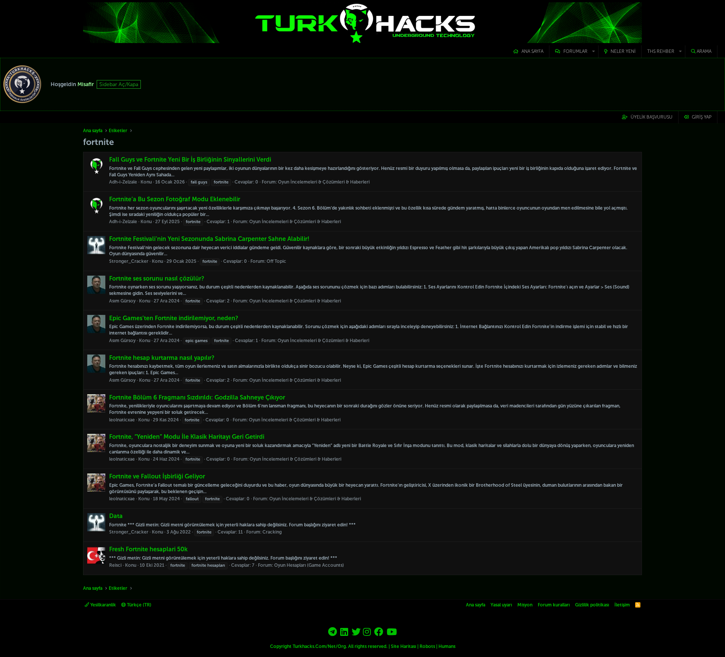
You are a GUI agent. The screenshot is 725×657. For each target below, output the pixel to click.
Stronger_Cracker (128, 261)
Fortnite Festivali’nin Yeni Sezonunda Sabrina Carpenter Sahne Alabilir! (209, 238)
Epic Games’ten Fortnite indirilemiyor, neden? (173, 318)
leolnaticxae (122, 420)
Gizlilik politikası (592, 605)
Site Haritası (403, 646)
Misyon (524, 605)
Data (116, 516)
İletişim (622, 605)
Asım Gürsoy (122, 301)
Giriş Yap (701, 117)
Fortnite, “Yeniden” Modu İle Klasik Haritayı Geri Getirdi (186, 436)
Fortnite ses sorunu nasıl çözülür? (156, 278)
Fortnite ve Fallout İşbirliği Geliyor (157, 476)
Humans (446, 646)
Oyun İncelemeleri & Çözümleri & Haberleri (324, 182)
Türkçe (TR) (138, 605)
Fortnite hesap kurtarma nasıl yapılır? (161, 357)
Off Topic (276, 261)
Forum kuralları (554, 605)
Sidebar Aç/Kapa (118, 84)
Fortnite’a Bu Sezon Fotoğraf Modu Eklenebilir (174, 199)
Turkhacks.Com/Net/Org (319, 646)
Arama (704, 51)
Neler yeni (623, 51)
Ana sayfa (532, 51)
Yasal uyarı (501, 605)
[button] (573, 51)
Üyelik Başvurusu (652, 117)
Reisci (115, 565)
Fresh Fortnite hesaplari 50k (148, 549)
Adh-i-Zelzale (123, 182)
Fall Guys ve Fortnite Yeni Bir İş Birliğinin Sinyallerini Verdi (190, 159)
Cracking (272, 532)
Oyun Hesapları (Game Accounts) (309, 565)
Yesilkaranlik (102, 605)
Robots (427, 646)
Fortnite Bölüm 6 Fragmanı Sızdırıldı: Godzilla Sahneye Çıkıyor (197, 397)
